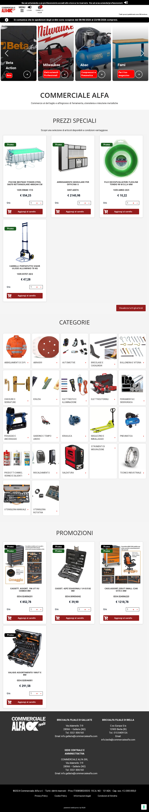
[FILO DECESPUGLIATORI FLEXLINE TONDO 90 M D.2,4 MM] (121, 158)
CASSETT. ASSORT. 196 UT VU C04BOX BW (24, 589)
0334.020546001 (25, 680)
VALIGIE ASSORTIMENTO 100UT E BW (24, 673)
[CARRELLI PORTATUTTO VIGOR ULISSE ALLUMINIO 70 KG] (25, 242)
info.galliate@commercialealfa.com (79, 736)
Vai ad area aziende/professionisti (106, 3)
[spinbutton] (32, 203)
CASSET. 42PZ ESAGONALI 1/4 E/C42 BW (73, 589)
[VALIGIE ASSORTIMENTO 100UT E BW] (25, 649)
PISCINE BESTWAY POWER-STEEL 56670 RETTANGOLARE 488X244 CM (24, 183)
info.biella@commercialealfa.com (118, 739)
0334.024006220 (121, 596)
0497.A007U (73, 190)
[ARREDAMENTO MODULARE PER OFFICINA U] (73, 158)
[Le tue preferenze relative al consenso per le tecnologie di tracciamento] (144, 807)
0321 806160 (77, 732)
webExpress (74, 808)
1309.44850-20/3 (121, 190)
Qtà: (9, 203)
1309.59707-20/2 (25, 274)
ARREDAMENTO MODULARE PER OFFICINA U (73, 183)
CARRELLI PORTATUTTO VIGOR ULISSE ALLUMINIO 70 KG (24, 267)
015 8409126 (120, 732)
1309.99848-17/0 (25, 190)
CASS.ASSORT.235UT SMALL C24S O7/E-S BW (121, 589)
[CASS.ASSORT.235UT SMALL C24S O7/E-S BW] (121, 565)
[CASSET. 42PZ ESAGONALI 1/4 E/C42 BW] (73, 565)
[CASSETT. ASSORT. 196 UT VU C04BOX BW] (25, 565)
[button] (7, 53)
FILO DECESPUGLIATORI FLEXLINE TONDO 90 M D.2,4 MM (121, 183)
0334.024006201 (25, 596)
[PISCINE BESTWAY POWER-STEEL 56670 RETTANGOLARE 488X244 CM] (25, 158)
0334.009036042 (73, 596)
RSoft (83, 808)
